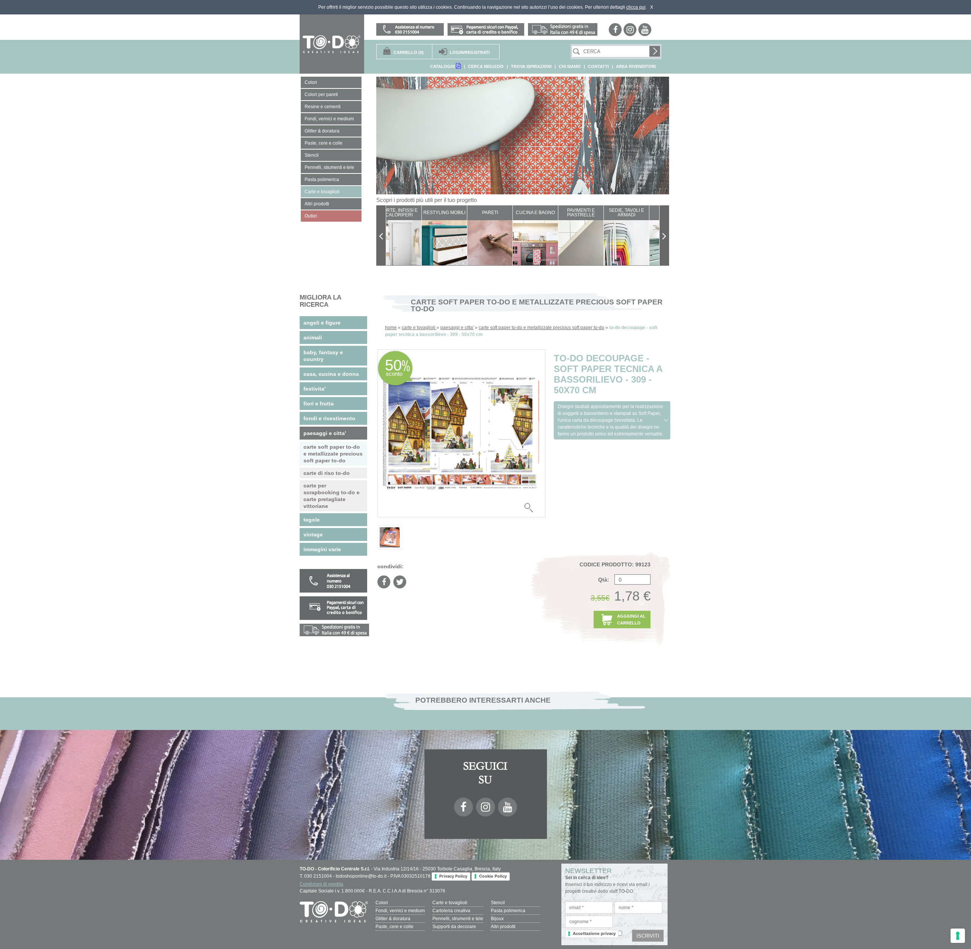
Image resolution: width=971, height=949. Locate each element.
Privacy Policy (453, 876)
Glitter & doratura (393, 918)
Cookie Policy (493, 876)
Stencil (498, 902)
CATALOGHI (443, 66)
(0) (409, 52)
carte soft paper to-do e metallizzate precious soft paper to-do (541, 327)
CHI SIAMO (570, 66)
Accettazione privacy (594, 933)
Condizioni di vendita (321, 884)
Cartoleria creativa (451, 910)
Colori (382, 902)
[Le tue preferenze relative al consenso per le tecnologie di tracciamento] (958, 936)
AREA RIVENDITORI (636, 66)
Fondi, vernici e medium (400, 910)
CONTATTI (598, 66)
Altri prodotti (503, 926)
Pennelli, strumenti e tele (457, 918)
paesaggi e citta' (457, 327)
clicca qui (636, 7)
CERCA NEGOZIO (486, 66)
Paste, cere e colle (394, 926)
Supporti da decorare (454, 926)
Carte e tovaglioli (449, 902)
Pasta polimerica (508, 910)
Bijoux (497, 918)
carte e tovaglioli (419, 327)
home (391, 327)
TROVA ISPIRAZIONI (531, 66)
